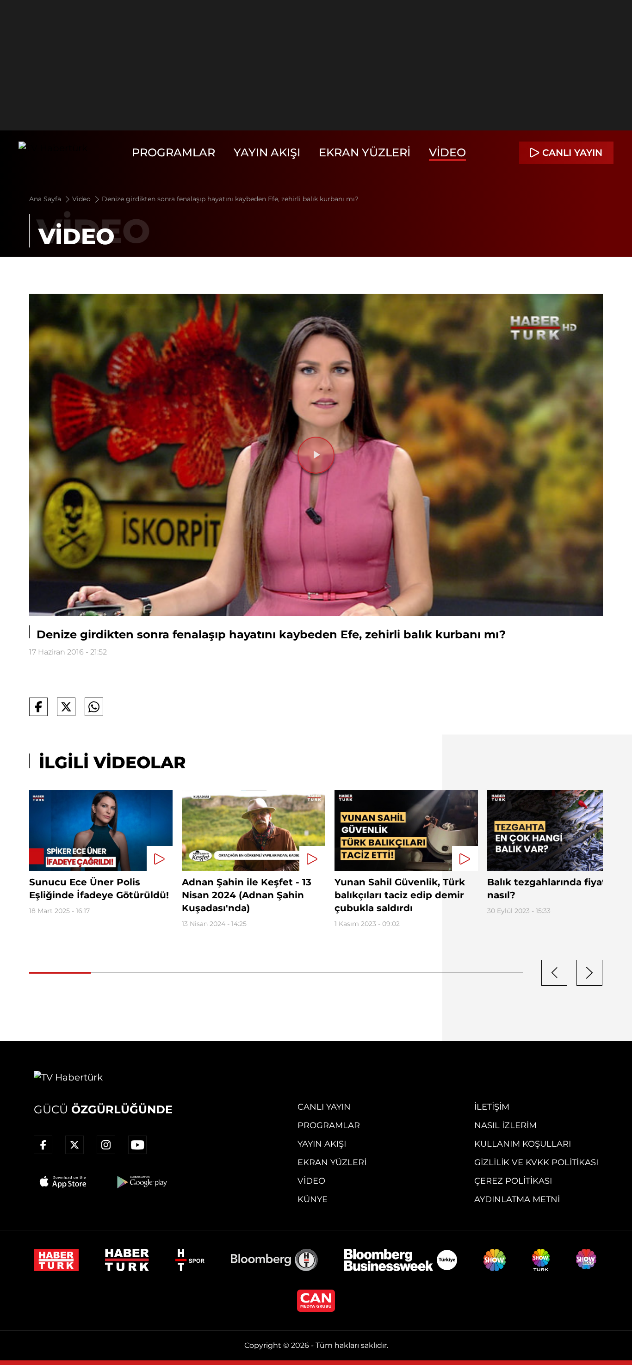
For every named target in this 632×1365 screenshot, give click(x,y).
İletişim (491, 1107)
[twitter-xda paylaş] (66, 707)
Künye (312, 1199)
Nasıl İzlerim (505, 1125)
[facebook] (43, 1145)
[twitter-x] (74, 1145)
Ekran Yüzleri (364, 152)
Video (447, 152)
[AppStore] (63, 1182)
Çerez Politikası (513, 1181)
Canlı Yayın (324, 1107)
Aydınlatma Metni (517, 1199)
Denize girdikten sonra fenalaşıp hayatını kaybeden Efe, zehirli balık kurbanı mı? (230, 199)
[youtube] (137, 1145)
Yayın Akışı (267, 152)
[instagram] (106, 1145)
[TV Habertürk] (53, 153)
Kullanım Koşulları (522, 1144)
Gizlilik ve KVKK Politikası (536, 1162)
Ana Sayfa (46, 199)
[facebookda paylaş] (38, 707)
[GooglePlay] (141, 1182)
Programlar (173, 152)
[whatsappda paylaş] (94, 707)
